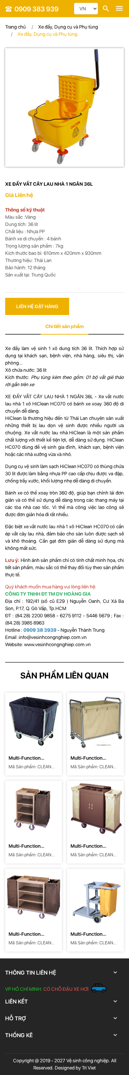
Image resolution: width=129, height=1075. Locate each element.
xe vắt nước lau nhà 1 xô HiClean (59, 526)
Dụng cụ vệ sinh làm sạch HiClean (41, 466)
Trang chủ (15, 27)
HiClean (14, 418)
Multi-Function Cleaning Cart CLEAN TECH (32, 758)
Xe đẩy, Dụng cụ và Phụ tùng (68, 27)
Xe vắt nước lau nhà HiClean (55, 432)
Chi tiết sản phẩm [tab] (64, 326)
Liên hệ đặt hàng (37, 306)
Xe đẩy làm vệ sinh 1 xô (32, 348)
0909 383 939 (36, 9)
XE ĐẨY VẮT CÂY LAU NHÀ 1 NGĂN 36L (49, 396)
